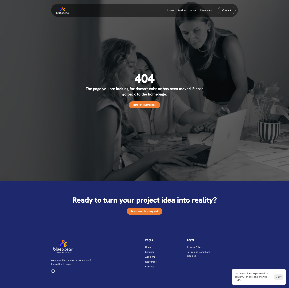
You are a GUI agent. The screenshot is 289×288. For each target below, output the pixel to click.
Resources (206, 10)
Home (170, 10)
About (193, 10)
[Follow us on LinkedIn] (53, 271)
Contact (149, 266)
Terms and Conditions (198, 252)
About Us (150, 256)
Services (182, 10)
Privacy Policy (194, 247)
